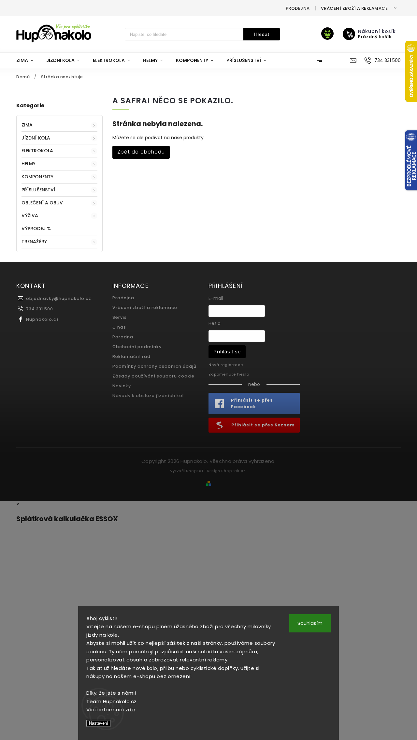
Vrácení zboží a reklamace (354, 8)
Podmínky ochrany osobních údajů (154, 366)
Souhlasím (310, 623)
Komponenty (37, 176)
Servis (119, 317)
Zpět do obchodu (141, 151)
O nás (119, 327)
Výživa (30, 215)
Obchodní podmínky (137, 346)
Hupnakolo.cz (42, 319)
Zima (27, 125)
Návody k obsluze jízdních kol (148, 395)
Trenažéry (34, 241)
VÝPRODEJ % (36, 228)
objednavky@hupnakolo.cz (58, 298)
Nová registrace (225, 364)
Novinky (121, 386)
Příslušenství (38, 189)
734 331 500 (39, 309)
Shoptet (195, 470)
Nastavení (98, 723)
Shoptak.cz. (234, 470)
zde (130, 709)
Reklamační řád (131, 356)
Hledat (261, 34)
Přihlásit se (227, 351)
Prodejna (298, 8)
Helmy (29, 163)
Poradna (122, 337)
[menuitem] (28, 60)
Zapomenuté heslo (228, 374)
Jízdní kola (36, 138)
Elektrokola (37, 150)
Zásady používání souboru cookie (153, 376)
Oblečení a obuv (42, 203)
